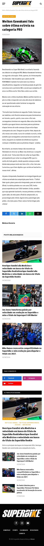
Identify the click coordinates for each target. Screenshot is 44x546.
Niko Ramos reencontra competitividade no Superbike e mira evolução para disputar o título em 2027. (22, 351)
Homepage (6, 530)
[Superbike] (22, 3)
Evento (15, 530)
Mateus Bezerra (8, 223)
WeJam (32, 539)
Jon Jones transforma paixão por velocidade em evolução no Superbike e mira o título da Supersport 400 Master (20, 312)
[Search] (40, 3)
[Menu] (3, 3)
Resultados (34, 530)
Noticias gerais (9, 16)
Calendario (24, 530)
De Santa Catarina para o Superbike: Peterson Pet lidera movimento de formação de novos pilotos (29, 489)
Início (3, 10)
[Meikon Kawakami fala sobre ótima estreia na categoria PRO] (22, 51)
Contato (22, 534)
